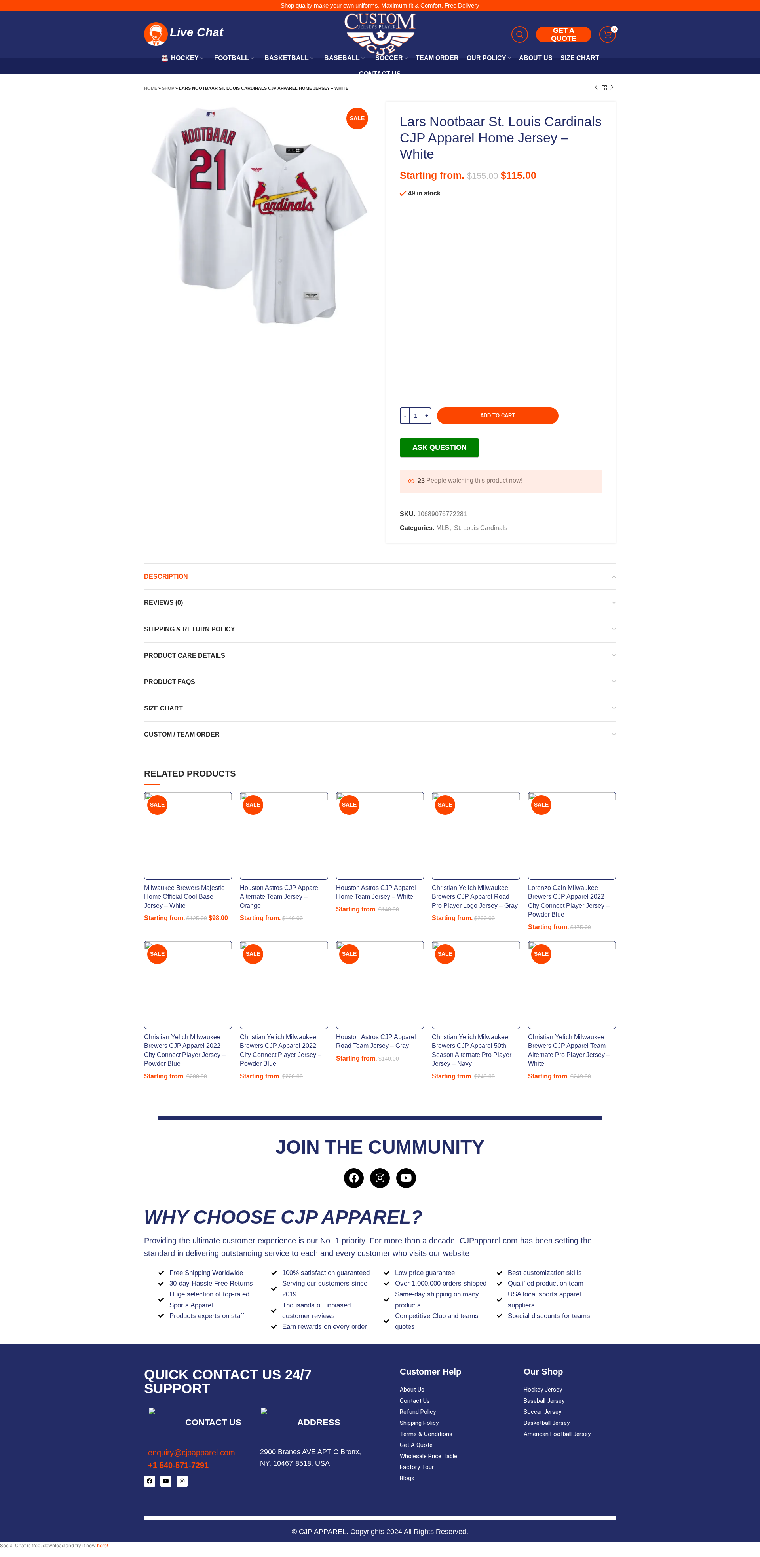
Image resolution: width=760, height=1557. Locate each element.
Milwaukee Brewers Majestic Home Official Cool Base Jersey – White (184, 897)
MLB (442, 528)
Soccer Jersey (542, 1411)
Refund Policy (418, 1411)
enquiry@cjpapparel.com (191, 1452)
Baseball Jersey (544, 1400)
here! (102, 1545)
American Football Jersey (557, 1434)
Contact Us (415, 1400)
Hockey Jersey (543, 1389)
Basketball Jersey (547, 1422)
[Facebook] (354, 1178)
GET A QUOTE (563, 34)
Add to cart (497, 416)
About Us (412, 1389)
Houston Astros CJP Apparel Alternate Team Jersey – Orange (280, 897)
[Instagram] (380, 1178)
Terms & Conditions (426, 1434)
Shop (168, 88)
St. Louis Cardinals (480, 528)
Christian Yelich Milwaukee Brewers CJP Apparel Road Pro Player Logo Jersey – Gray (475, 897)
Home (150, 88)
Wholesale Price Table (428, 1456)
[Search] (519, 34)
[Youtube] (406, 1178)
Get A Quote (416, 1445)
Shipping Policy (419, 1422)
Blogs (407, 1478)
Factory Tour (417, 1467)
